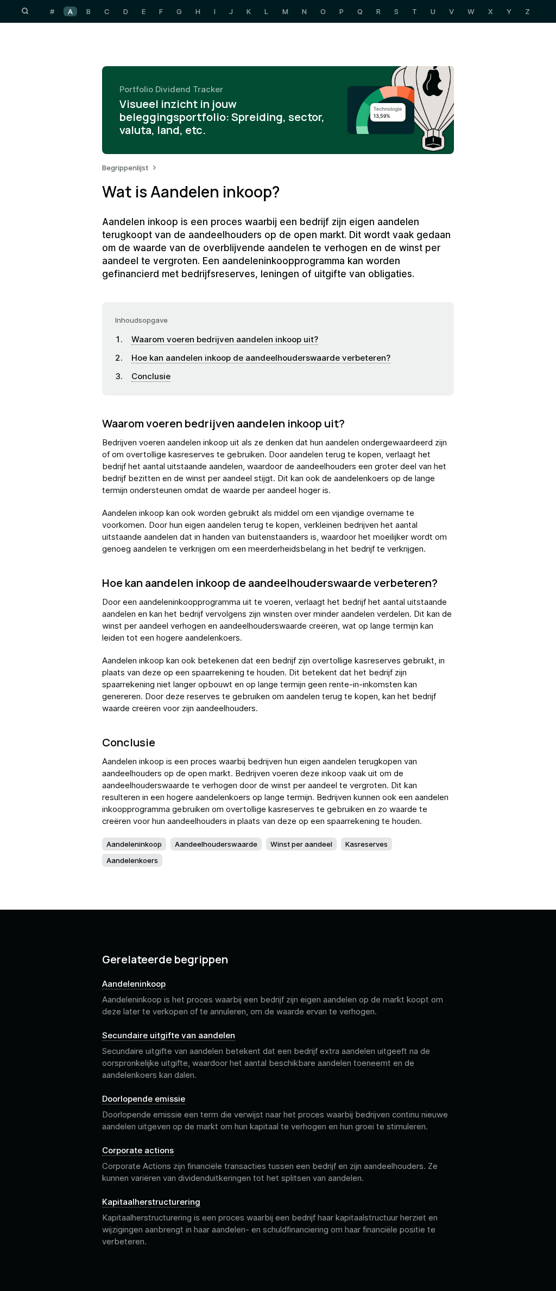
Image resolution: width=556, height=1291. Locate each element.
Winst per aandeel (301, 844)
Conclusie (150, 376)
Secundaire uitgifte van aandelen (168, 1035)
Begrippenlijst (125, 167)
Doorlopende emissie (143, 1099)
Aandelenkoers (132, 860)
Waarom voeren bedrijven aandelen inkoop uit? (224, 339)
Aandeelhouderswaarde (216, 844)
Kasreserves (366, 844)
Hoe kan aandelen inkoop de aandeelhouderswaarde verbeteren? (260, 358)
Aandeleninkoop (134, 844)
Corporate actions (138, 1150)
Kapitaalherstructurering (151, 1202)
